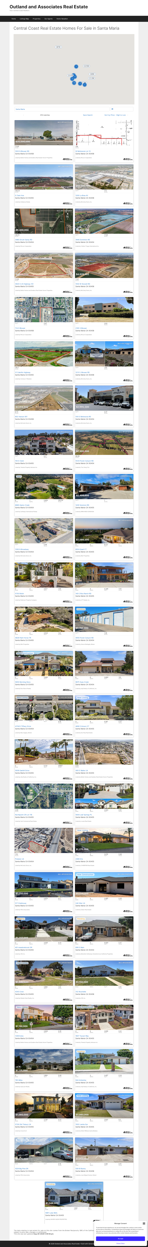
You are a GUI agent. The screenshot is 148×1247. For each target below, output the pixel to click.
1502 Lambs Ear (82, 1124)
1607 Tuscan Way (82, 1036)
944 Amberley (81, 1080)
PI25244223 (67, 565)
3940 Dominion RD (83, 240)
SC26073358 (127, 918)
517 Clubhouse (20, 903)
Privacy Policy (120, 1243)
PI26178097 (67, 963)
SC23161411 (127, 211)
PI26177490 (67, 1140)
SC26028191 (127, 122)
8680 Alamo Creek (22, 505)
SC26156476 (127, 1095)
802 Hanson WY (21, 417)
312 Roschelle (81, 992)
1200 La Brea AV (82, 195)
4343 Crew (19, 992)
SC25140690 (67, 388)
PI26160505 (127, 520)
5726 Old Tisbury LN (23, 1124)
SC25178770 (67, 830)
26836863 (68, 609)
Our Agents (49, 19)
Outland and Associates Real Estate (49, 6)
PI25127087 (67, 255)
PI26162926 (67, 874)
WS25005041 (127, 476)
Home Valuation (62, 19)
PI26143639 (127, 1051)
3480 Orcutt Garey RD (23, 240)
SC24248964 (67, 211)
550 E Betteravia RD (83, 417)
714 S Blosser (20, 328)
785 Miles (18, 1080)
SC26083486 (127, 299)
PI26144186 (67, 918)
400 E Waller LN (82, 770)
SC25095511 (127, 166)
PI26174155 (128, 697)
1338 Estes (19, 1036)
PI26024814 (67, 343)
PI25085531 (127, 742)
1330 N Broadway (22, 549)
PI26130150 (128, 432)
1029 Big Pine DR (21, 1169)
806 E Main (80, 947)
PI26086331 (127, 565)
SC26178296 (67, 697)
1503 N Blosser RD (22, 151)
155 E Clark (19, 461)
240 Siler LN (80, 903)
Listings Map (24, 19)
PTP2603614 (127, 786)
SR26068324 (67, 476)
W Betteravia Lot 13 (83, 151)
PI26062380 (67, 1051)
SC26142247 (127, 343)
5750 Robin (19, 594)
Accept (120, 1239)
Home (14, 19)
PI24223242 (67, 122)
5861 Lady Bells (51, 1213)
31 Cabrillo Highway (22, 372)
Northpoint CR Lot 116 (23, 815)
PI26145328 (127, 653)
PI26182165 (128, 830)
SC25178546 (127, 388)
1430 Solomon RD (82, 505)
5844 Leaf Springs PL (84, 815)
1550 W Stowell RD (83, 284)
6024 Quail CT (81, 549)
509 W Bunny (81, 1169)
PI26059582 (67, 786)
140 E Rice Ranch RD (83, 594)
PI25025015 (127, 609)
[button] (144, 1223)
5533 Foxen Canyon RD (85, 461)
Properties (36, 19)
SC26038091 (67, 299)
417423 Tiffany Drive (23, 726)
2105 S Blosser (81, 328)
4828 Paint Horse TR (23, 638)
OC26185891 (127, 874)
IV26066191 (67, 166)
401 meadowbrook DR (23, 947)
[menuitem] (88, 115)
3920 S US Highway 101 (24, 284)
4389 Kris (79, 859)
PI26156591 (67, 742)
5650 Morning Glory (23, 682)
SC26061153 (127, 1007)
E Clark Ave (19, 195)
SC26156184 (97, 1184)
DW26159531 (127, 1140)
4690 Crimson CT (82, 726)
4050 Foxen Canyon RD (85, 638)
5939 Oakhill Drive (22, 770)
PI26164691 (128, 963)
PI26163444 (67, 653)
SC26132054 (67, 432)
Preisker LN (19, 859)
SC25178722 (127, 255)
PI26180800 (67, 1007)
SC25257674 (67, 520)
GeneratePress (93, 1244)
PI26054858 (67, 1095)
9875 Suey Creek (82, 682)
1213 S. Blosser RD (83, 372)
